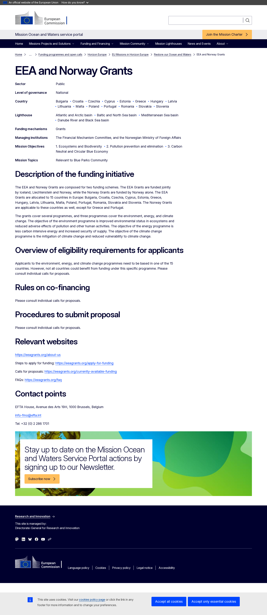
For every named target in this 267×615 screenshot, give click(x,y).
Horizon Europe (97, 54)
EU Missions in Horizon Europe (130, 54)
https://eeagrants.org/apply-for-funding (84, 363)
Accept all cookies (169, 601)
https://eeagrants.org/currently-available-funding (80, 371)
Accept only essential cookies (213, 601)
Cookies (100, 568)
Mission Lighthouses (168, 43)
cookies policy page (92, 599)
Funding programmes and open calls (60, 54)
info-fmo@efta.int (28, 415)
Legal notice (145, 568)
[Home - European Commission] (44, 18)
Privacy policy (121, 568)
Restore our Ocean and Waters (172, 54)
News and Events (199, 43)
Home (19, 43)
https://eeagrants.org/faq (43, 380)
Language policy (78, 568)
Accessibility (167, 568)
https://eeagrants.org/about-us (38, 355)
